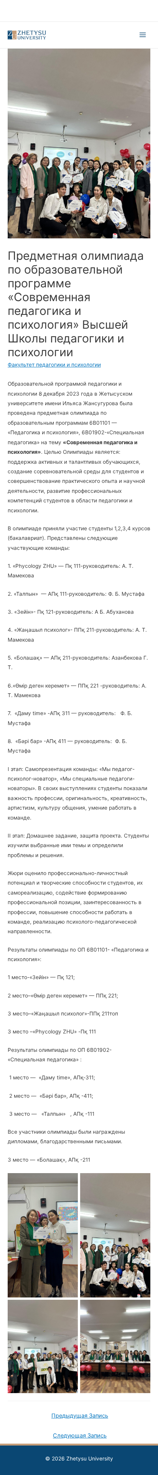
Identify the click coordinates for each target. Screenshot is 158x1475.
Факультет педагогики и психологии (54, 365)
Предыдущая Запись (79, 1415)
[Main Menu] (143, 35)
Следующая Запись (80, 1435)
